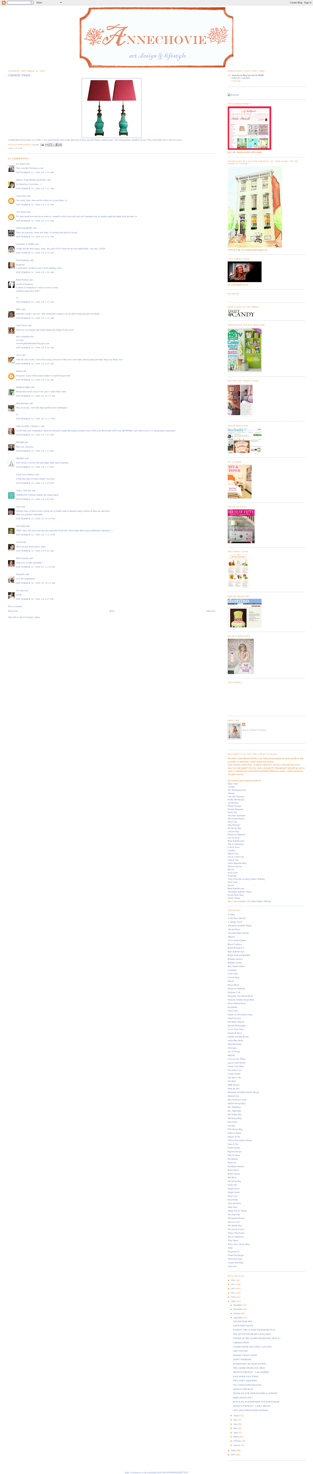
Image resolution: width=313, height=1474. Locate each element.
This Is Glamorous (236, 844)
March (236, 1436)
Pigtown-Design (234, 1151)
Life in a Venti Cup (236, 856)
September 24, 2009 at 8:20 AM (35, 347)
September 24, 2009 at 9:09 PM (35, 499)
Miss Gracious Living (237, 1099)
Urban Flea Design (236, 1255)
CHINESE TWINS (241, 1342)
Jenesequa (232, 1047)
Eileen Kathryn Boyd (237, 1003)
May (235, 1428)
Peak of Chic (233, 860)
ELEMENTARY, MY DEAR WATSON (249, 1363)
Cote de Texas (234, 837)
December (238, 1305)
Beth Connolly (22, 558)
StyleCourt (232, 812)
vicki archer (21, 196)
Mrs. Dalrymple (234, 1110)
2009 (233, 1301)
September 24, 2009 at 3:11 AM (35, 220)
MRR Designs (234, 1084)
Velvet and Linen (235, 1258)
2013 (233, 1284)
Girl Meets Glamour (236, 1021)
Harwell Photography (237, 1025)
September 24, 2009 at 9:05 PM (35, 483)
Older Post (210, 611)
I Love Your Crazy (236, 1029)
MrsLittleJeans (22, 403)
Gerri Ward (21, 526)
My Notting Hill (234, 1114)
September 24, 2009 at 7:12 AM (35, 302)
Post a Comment (15, 606)
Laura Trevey (21, 325)
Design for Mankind (236, 834)
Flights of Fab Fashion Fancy (240, 1014)
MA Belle (232, 1081)
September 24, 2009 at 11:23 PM (35, 534)
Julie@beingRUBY (24, 228)
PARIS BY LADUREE (240, 78)
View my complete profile (254, 730)
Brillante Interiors (235, 959)
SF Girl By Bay (234, 828)
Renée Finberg (22, 279)
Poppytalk (232, 875)
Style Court (232, 872)
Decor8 (231, 869)
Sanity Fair (232, 1184)
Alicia (18, 506)
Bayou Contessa (235, 944)
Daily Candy (233, 783)
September (238, 1317)
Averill (19, 542)
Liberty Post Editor (236, 1066)
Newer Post (13, 611)
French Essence (234, 1018)
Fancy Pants (233, 1010)
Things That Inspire (236, 1233)
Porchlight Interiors (236, 1166)
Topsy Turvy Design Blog (239, 1244)
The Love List (234, 1221)
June (235, 1424)
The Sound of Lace (236, 1229)
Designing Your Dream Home (240, 995)
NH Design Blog (235, 1118)
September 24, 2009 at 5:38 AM (35, 252)
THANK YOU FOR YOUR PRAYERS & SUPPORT (255, 1393)
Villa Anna (232, 1266)
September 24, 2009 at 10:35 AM (35, 395)
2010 (233, 1297)
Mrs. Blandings (234, 1107)
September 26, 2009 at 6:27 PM (35, 599)
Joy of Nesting (234, 1051)
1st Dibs (18, 148)
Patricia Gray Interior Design (240, 1140)
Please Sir (232, 1162)
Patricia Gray (233, 853)
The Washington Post (237, 790)
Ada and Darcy (234, 929)
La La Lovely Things (237, 1058)
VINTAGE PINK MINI (242, 1321)
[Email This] (47, 145)
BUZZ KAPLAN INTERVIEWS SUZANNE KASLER (256, 1401)
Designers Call (234, 992)
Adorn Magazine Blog (237, 863)
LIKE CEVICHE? (240, 1351)
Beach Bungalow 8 (236, 947)
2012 (233, 1288)
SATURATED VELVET (243, 1325)
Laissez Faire (233, 831)
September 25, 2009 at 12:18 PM (35, 566)
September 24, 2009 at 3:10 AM (35, 204)
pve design (20, 163)
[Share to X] (53, 145)
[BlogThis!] (50, 145)
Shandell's (20, 574)
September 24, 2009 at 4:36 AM (35, 236)
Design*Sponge (234, 805)
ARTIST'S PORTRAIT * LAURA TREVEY (252, 1406)
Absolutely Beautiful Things (240, 891)
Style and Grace (234, 1203)
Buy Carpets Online (236, 966)
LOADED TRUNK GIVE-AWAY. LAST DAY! (252, 1346)
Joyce (18, 355)
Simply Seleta (233, 1192)
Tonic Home (233, 1240)
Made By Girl (233, 1088)
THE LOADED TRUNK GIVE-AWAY (249, 1368)
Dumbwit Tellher (23, 387)
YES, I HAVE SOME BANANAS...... (248, 1385)
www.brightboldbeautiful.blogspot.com (32, 343)
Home (111, 611)
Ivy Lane (20, 590)
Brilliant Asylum (235, 962)
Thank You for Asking (237, 1210)
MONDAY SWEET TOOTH (245, 1355)
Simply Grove (234, 1188)
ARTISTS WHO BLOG (243, 1389)
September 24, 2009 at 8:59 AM (35, 363)
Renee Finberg (234, 1173)
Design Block (233, 984)
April (235, 1432)
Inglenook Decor (235, 1033)
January (237, 1445)
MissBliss (20, 458)
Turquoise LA (233, 1251)
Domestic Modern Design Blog (241, 999)
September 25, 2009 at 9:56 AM (35, 550)
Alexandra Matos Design (238, 933)
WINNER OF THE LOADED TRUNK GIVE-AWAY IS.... (257, 1338)
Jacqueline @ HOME (25, 244)
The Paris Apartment (236, 815)
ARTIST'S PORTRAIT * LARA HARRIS (251, 1372)
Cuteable (231, 850)
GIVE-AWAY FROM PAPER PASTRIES (250, 1410)
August (236, 1415)
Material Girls (233, 1096)
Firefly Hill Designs (236, 799)
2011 (233, 1292)
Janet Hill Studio (235, 1044)
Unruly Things (234, 898)
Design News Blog (236, 895)
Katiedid (231, 1055)
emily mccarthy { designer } (28, 426)
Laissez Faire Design (236, 1062)
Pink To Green (234, 1155)
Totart (230, 1247)
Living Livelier (234, 1073)
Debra (18, 309)
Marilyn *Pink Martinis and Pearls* (31, 179)
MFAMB (20, 442)
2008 (233, 1450)
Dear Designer (234, 824)
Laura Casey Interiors (25, 474)
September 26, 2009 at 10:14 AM (35, 583)
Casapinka (232, 970)
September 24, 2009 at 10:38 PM (35, 518)
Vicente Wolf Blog (235, 1262)
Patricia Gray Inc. (235, 866)
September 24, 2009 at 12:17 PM (35, 418)
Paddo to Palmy (234, 1133)
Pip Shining (233, 1159)
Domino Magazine (235, 809)
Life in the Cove (234, 1070)
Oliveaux (231, 1125)
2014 (233, 1280)
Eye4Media (232, 1007)
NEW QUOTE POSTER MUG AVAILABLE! (252, 1334)
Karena (19, 371)
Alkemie (231, 793)
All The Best (233, 802)
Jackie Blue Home (235, 1040)
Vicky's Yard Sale (23, 490)
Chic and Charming (236, 796)
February (237, 1440)
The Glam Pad (234, 1214)
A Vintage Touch (235, 921)
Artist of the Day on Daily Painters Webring (246, 879)
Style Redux (233, 1199)
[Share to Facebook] (57, 145)
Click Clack (233, 973)
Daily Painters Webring (261, 901)
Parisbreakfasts (22, 260)
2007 (233, 1454)
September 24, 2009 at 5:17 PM (35, 467)
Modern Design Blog (237, 1103)
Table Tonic (232, 1207)
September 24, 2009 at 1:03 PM (35, 434)
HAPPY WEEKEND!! (242, 1359)
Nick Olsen (232, 1121)
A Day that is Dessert (237, 918)
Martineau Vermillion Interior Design (243, 1092)
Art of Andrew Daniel (237, 940)
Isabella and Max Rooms (238, 1036)
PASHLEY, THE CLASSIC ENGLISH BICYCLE (254, 1329)
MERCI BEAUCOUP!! (243, 1397)
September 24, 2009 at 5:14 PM (35, 450)
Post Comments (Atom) (30, 617)
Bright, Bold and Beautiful (239, 955)
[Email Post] (42, 144)
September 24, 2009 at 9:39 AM (35, 379)
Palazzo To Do (234, 1136)
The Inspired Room (236, 818)
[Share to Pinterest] (60, 145)
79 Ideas (231, 914)
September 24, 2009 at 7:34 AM (35, 318)
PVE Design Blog (235, 1129)
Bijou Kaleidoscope (236, 840)
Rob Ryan (232, 1177)
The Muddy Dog (235, 1225)
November (238, 1309)
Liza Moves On (234, 1077)
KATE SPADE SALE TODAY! (246, 1376)
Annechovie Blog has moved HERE (247, 75)
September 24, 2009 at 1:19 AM (35, 172)
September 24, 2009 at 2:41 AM (35, 188)
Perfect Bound (234, 1147)
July (235, 1419)
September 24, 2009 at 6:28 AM (35, 272)
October (237, 1313)
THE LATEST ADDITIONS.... (246, 1380)
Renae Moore (233, 1170)
